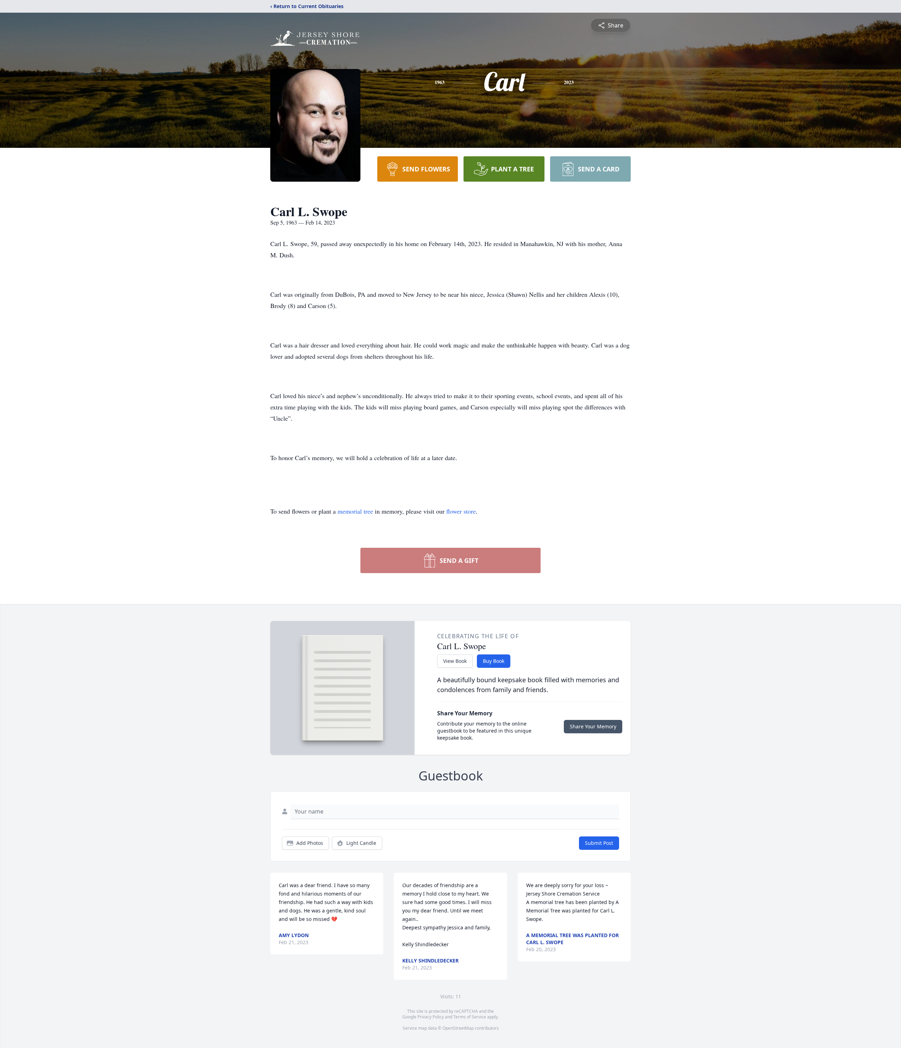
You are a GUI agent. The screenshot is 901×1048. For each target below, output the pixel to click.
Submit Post (599, 843)
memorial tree (355, 511)
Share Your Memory (593, 726)
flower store (461, 511)
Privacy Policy (430, 1017)
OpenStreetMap (458, 1028)
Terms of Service (469, 1017)
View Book (455, 661)
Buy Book (493, 661)
